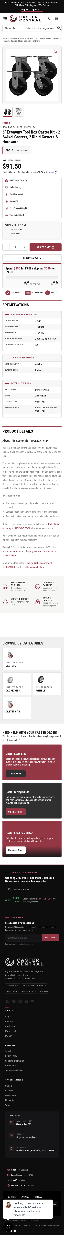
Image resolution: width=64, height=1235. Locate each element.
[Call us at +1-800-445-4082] (49, 18)
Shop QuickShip (20, 889)
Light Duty (9, 1090)
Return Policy (11, 1056)
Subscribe (50, 938)
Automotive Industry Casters (21, 38)
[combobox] (32, 28)
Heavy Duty (10, 1100)
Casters (8, 1086)
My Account (10, 1031)
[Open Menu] (5, 18)
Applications (10, 1026)
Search (8, 1051)
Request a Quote (32, 258)
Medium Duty (11, 1095)
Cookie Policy (11, 1065)
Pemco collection (35, 567)
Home (4, 38)
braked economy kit (11, 551)
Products (9, 1021)
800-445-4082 (23, 1124)
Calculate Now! (15, 811)
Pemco (6, 123)
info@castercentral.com (26, 1137)
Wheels (8, 1105)
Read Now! (16, 773)
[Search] (58, 28)
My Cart (8, 1035)
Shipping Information (14, 1061)
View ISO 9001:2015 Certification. (20, 978)
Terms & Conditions (14, 1070)
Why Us (8, 1016)
